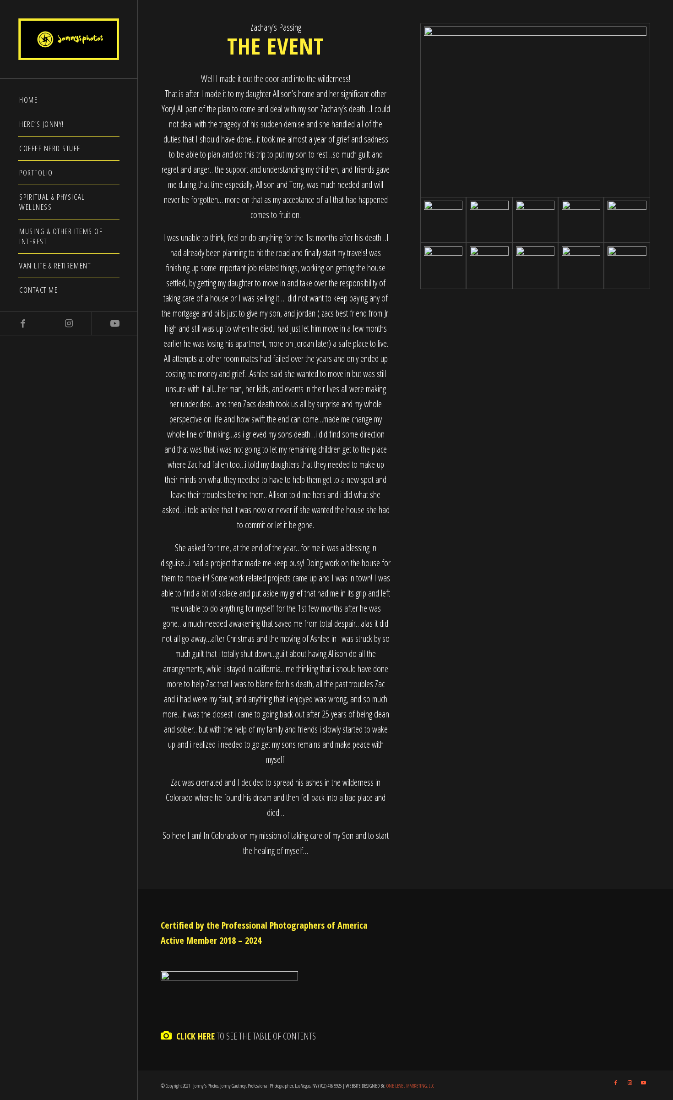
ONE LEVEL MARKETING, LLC (410, 1085)
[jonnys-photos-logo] (68, 39)
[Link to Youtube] (114, 323)
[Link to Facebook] (23, 323)
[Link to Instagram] (69, 323)
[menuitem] (68, 100)
